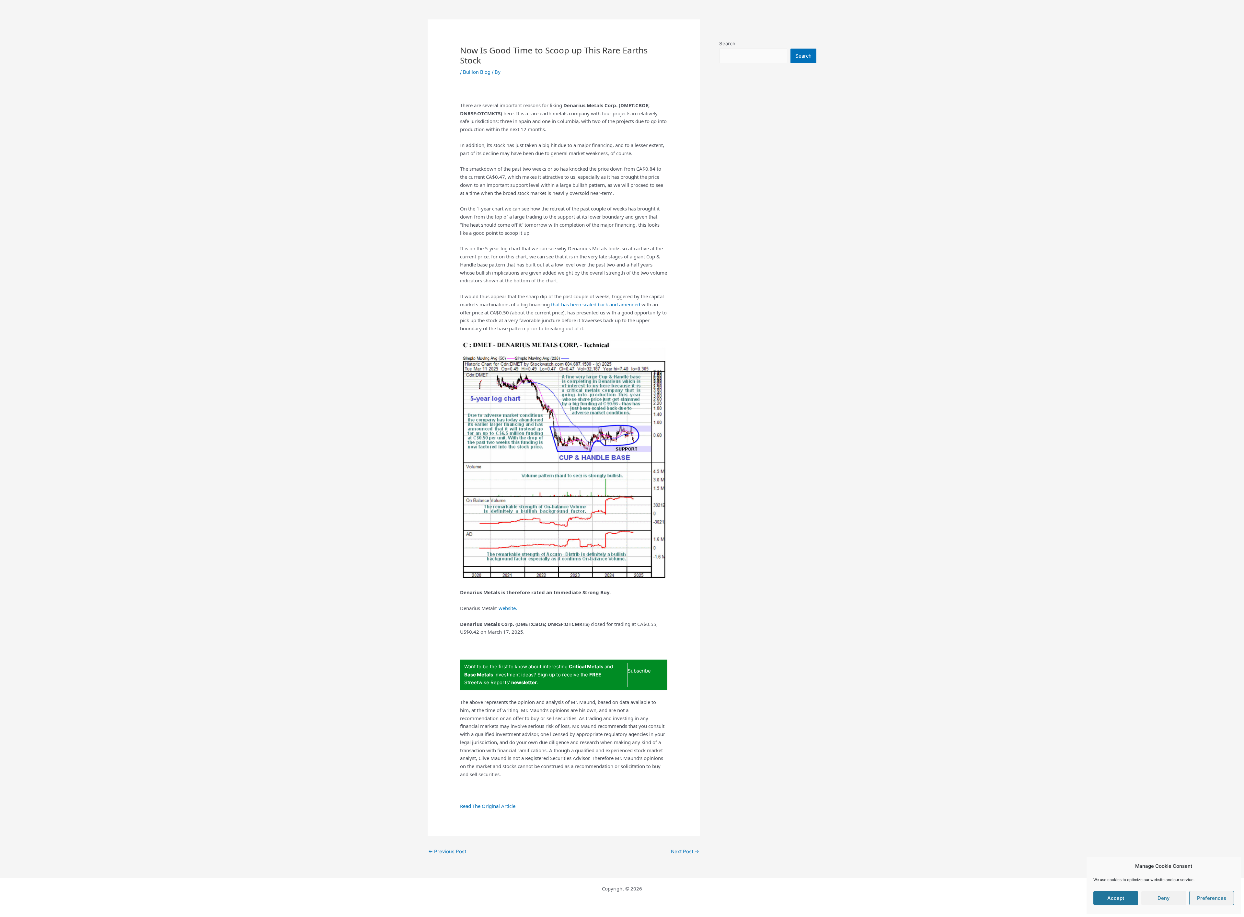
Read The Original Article (487, 806)
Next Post (685, 851)
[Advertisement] (767, 213)
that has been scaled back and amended (595, 304)
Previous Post (447, 851)
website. (508, 608)
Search (727, 43)
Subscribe (639, 671)
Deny (1164, 898)
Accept (1115, 898)
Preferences (1211, 898)
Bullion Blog (476, 72)
